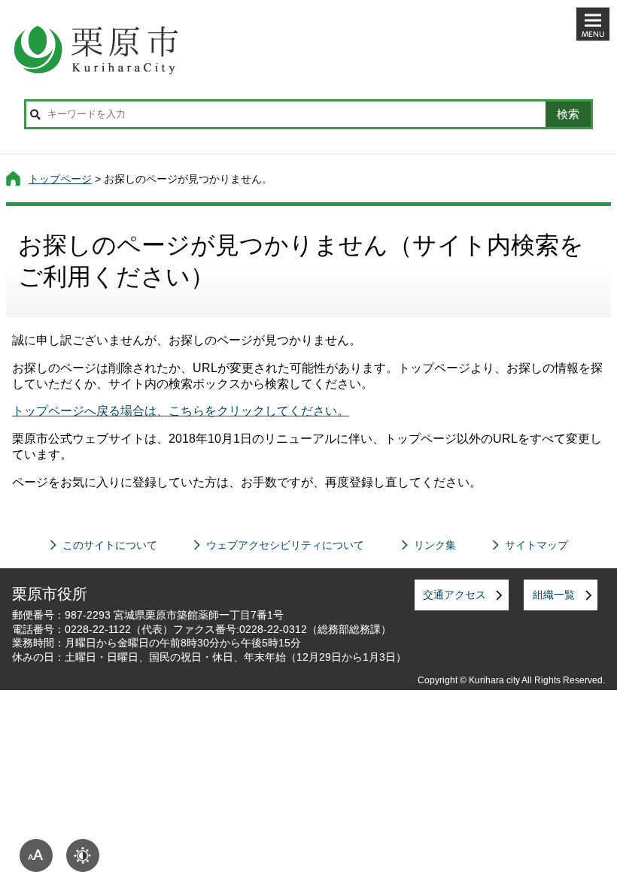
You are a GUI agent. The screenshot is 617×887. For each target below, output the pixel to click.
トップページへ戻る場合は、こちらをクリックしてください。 (180, 410)
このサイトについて (109, 545)
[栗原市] (308, 49)
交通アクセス (454, 595)
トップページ (60, 179)
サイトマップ (536, 545)
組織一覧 (554, 595)
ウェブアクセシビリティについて (285, 545)
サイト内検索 (35, 114)
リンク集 (435, 545)
